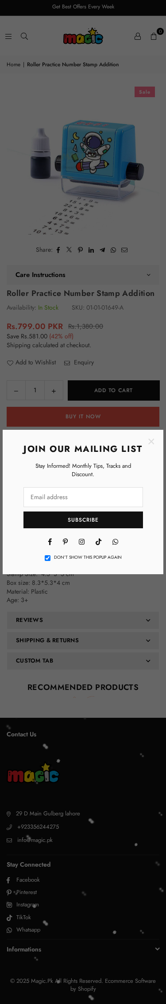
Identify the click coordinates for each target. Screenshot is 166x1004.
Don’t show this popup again (88, 557)
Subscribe (83, 520)
